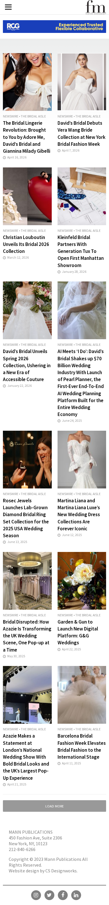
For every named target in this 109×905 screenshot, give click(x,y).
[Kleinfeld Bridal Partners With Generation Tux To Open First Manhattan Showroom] (82, 195)
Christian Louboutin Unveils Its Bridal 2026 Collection (26, 244)
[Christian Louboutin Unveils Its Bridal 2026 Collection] (27, 195)
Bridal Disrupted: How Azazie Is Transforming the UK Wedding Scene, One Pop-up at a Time (27, 636)
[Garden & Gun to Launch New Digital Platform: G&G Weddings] (82, 580)
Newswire (10, 116)
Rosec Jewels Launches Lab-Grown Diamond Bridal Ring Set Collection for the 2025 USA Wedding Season (26, 518)
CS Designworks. (61, 871)
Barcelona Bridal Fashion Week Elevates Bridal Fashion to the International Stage (82, 746)
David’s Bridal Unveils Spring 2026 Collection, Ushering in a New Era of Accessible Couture (27, 365)
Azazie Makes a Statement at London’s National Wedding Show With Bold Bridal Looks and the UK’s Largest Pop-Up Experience (26, 757)
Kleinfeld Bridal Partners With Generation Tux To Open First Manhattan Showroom (81, 251)
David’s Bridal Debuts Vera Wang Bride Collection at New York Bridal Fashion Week (82, 133)
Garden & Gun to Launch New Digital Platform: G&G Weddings (78, 632)
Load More (54, 806)
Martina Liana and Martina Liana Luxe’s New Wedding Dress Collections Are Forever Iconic (79, 514)
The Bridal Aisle (33, 116)
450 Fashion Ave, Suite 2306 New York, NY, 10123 (35, 840)
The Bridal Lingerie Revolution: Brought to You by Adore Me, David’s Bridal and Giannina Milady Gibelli (26, 137)
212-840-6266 (22, 849)
